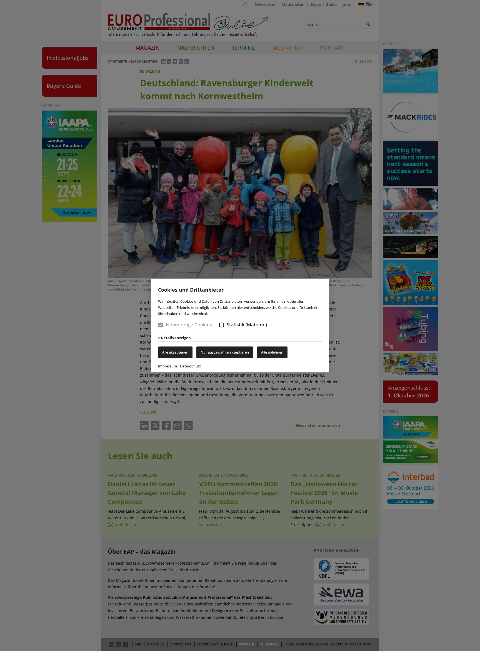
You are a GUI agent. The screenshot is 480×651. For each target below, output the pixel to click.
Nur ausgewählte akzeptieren (225, 352)
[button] (221, 324)
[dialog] (240, 325)
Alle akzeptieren (175, 352)
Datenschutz (190, 366)
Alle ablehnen (272, 352)
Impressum (167, 366)
